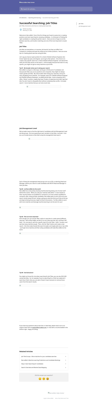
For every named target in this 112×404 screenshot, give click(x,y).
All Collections (23, 17)
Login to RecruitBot (48, 398)
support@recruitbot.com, (39, 327)
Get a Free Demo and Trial (61, 398)
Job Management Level (84, 26)
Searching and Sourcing (34, 17)
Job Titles (81, 23)
